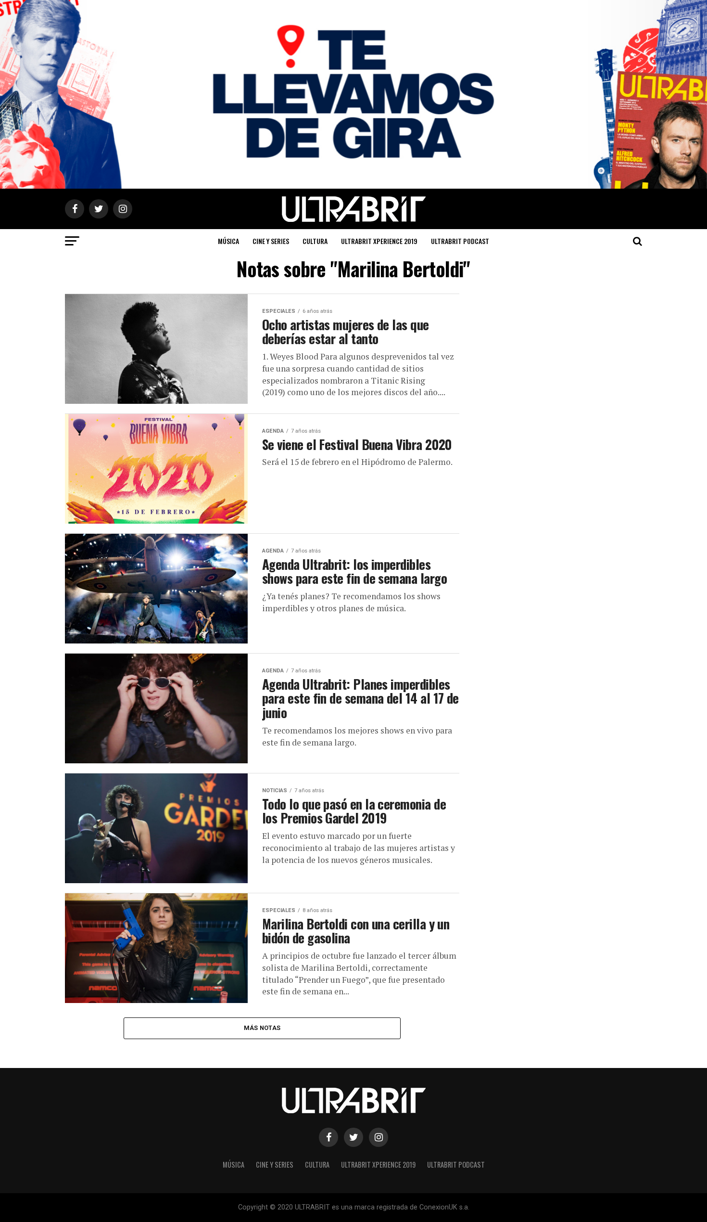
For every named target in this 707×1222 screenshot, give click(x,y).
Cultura (315, 241)
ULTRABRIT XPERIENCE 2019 (379, 241)
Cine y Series (270, 241)
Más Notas (262, 1027)
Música (228, 241)
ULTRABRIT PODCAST (460, 241)
